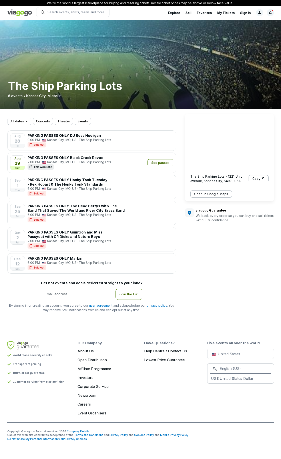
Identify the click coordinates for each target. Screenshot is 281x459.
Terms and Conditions (88, 435)
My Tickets (226, 13)
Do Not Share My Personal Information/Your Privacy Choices (47, 439)
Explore (174, 13)
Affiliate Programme (94, 369)
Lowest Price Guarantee (164, 360)
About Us (86, 351)
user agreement (100, 305)
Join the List (129, 294)
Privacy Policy (119, 435)
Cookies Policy (144, 435)
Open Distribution (92, 360)
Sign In (245, 13)
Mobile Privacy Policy (174, 435)
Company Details (78, 431)
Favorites (204, 13)
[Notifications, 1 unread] (270, 12)
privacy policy (157, 305)
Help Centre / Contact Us (165, 351)
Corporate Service (93, 386)
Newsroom (87, 395)
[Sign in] (259, 12)
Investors (85, 377)
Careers (84, 404)
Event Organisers (92, 413)
